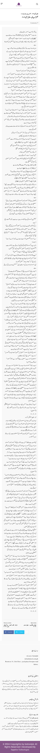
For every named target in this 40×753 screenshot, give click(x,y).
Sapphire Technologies (20, 749)
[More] (27, 632)
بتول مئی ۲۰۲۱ (35, 14)
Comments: (34, 23)
